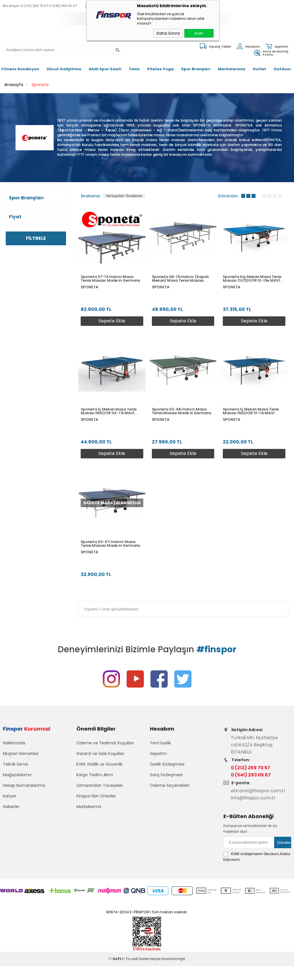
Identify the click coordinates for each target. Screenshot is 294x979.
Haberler (11, 806)
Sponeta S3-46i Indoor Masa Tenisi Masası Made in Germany (182, 411)
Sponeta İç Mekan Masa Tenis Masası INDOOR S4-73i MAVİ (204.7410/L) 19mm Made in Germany (109, 411)
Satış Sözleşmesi (166, 775)
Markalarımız (231, 69)
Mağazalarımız (17, 775)
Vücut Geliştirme (64, 69)
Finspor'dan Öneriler (96, 796)
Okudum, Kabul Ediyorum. (256, 856)
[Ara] (117, 50)
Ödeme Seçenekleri (169, 785)
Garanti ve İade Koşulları (100, 753)
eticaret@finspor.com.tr (258, 790)
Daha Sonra (168, 33)
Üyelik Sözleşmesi (167, 764)
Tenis (134, 69)
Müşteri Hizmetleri (20, 753)
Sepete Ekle (111, 321)
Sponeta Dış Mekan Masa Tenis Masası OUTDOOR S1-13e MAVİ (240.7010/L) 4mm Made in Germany (252, 278)
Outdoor (282, 69)
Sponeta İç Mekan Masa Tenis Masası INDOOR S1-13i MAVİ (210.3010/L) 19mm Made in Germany (251, 411)
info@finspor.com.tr (253, 798)
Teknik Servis (15, 764)
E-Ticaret (130, 958)
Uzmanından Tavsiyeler (99, 785)
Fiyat (15, 217)
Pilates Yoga (160, 69)
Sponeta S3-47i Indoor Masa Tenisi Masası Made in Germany (110, 543)
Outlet (259, 69)
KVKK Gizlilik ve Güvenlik (99, 764)
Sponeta (89, 287)
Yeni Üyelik (160, 743)
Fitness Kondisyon (20, 69)
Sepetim (158, 753)
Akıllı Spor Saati (105, 69)
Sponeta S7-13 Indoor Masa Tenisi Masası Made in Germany (110, 278)
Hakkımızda (14, 743)
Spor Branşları (195, 69)
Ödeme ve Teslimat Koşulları (105, 743)
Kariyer (9, 796)
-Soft (115, 958)
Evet (199, 33)
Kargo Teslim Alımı (94, 775)
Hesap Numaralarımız (24, 785)
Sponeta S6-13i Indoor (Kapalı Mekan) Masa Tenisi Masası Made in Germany (180, 278)
